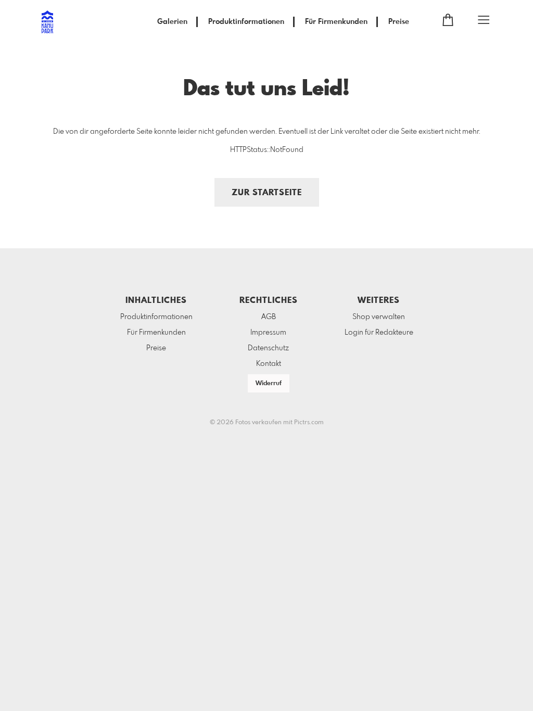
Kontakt (268, 363)
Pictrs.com (309, 423)
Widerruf (269, 383)
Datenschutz (268, 348)
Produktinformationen (246, 22)
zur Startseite (267, 192)
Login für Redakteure (379, 332)
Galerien (172, 22)
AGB (268, 317)
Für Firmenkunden (336, 22)
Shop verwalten (378, 317)
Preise (398, 22)
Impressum (268, 332)
